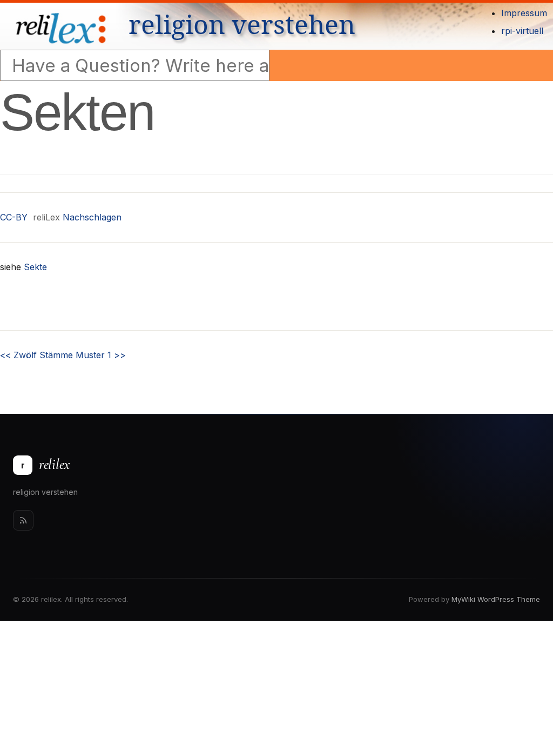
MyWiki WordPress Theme (495, 599)
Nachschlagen (92, 217)
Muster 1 (101, 355)
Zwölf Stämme (36, 355)
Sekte (35, 266)
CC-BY (14, 217)
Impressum (524, 13)
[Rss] (23, 520)
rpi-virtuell (522, 30)
